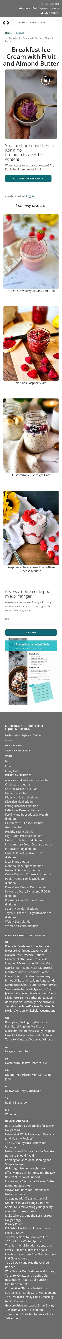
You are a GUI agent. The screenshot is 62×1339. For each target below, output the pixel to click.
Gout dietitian (14, 827)
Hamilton (11, 1026)
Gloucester (41, 1022)
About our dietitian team (17, 750)
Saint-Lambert (38, 993)
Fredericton (23, 1075)
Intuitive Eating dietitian (20, 849)
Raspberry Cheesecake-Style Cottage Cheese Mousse (31, 569)
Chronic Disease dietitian (21, 789)
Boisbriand (25, 946)
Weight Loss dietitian (18, 921)
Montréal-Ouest (15, 972)
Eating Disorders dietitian (21, 806)
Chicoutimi (43, 950)
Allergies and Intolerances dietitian (27, 780)
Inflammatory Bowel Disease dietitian (29, 844)
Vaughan (22, 1039)
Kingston (24, 1026)
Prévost (19, 976)
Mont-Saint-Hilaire (27, 968)
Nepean (50, 1031)
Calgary (10, 1051)
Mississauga (36, 1031)
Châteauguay (26, 950)
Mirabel (40, 963)
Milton (23, 1031)
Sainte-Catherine (31, 997)
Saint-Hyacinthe (35, 989)
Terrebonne (13, 1006)
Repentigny (43, 976)
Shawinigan (30, 1002)
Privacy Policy (12, 771)
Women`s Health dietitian (21, 926)
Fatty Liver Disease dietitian (23, 810)
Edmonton (23, 1051)
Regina (9, 1102)
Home (8, 32)
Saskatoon (22, 1102)
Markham (37, 1026)
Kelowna (10, 1091)
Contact (9, 740)
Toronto (51, 1035)
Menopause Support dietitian (24, 866)
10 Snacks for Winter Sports (23, 1241)
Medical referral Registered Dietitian (23, 735)
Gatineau (40, 955)
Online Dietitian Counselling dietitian (29, 874)
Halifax (25, 1063)
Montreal (46, 968)
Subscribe (31, 632)
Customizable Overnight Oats (31, 475)
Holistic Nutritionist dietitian (23, 840)
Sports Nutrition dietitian (21, 908)
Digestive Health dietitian (21, 797)
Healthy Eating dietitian (20, 832)
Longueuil (11, 963)
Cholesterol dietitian (18, 784)
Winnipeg (11, 1114)
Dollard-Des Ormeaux (19, 955)
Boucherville (41, 946)
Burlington (26, 1022)
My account (51, 13)
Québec (30, 976)
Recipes (20, 32)
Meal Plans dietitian (17, 861)
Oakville (10, 1035)
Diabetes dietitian (16, 793)
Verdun (20, 1010)
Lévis (36, 959)
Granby (10, 959)
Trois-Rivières (30, 1006)
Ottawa (20, 1035)
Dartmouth (12, 1063)
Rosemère (24, 980)
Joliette (20, 959)
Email (7, 618)
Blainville (11, 946)
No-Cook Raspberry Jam (31, 383)
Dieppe (9, 1075)
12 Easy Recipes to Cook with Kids (27, 1237)
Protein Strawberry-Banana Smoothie (31, 291)
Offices (8, 755)
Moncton (37, 1075)
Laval (29, 959)
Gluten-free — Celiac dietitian (24, 823)
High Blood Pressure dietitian (24, 836)
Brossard (11, 950)
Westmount (47, 1010)
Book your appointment (33, 22)
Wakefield (32, 1010)
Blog (7, 761)
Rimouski (11, 980)
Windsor (48, 1039)
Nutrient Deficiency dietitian (23, 870)
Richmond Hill (36, 1035)
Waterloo (35, 1039)
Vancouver (34, 1091)
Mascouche (26, 963)
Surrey (21, 1091)
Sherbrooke (47, 1002)
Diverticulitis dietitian (19, 801)
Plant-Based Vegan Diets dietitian (26, 887)
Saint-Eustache (14, 989)
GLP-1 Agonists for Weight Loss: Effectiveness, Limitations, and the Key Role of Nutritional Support (30, 1172)
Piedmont (33, 972)
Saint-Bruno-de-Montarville (38, 985)
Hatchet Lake (39, 1063)
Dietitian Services (14, 745)
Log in (30, 196)
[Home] (6, 22)
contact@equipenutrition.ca (41, 8)
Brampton (11, 1022)
